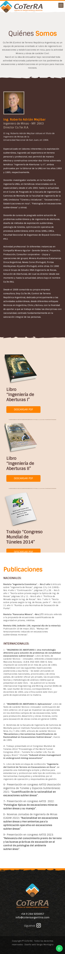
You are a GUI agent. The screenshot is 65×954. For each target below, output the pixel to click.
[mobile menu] (60, 5)
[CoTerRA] (21, 4)
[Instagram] (38, 926)
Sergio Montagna (45, 944)
